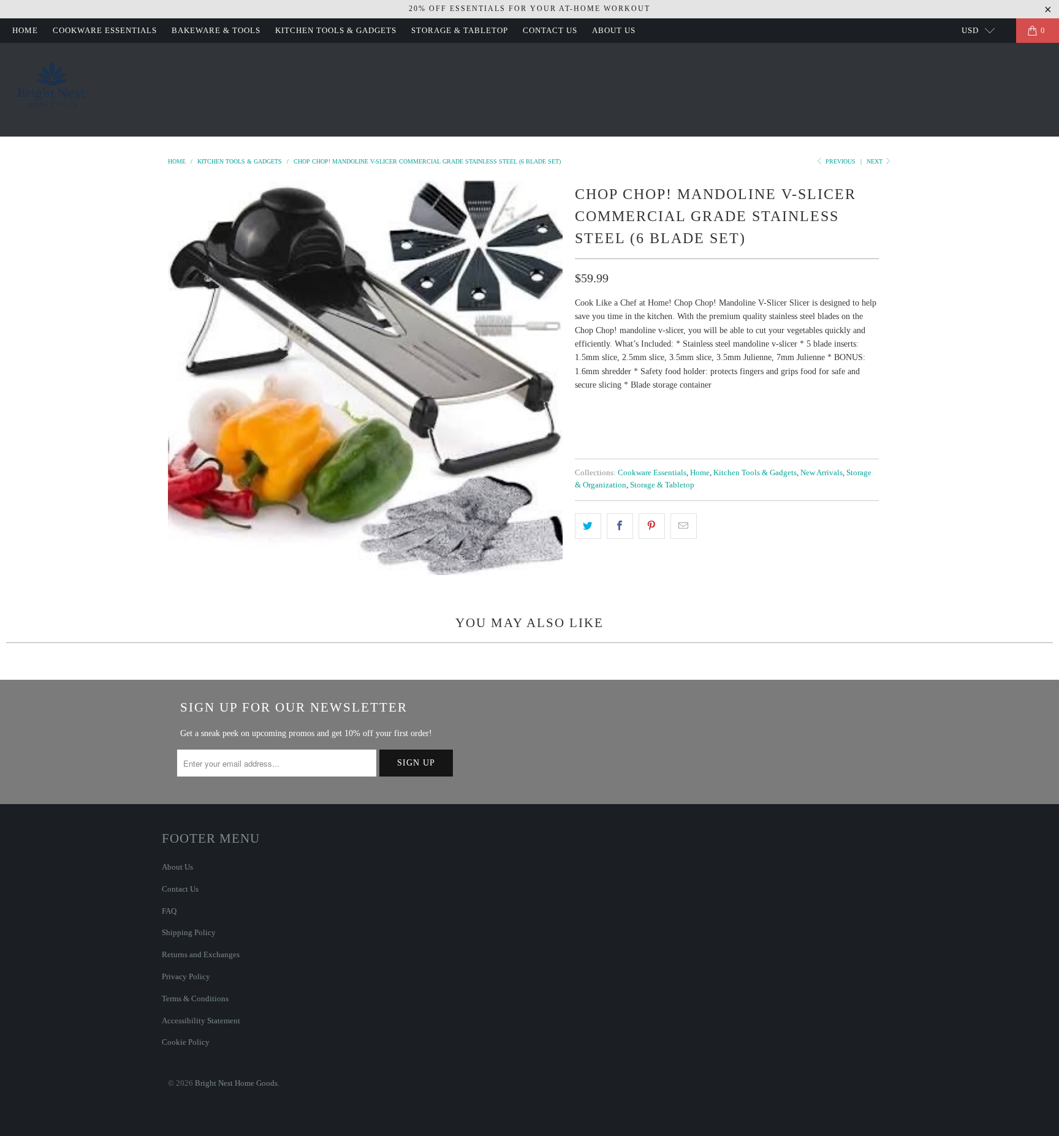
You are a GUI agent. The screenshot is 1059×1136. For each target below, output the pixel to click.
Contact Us (550, 30)
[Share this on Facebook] (620, 526)
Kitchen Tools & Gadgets (336, 30)
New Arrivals (821, 472)
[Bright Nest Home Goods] (52, 89)
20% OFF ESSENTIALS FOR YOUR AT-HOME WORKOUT (529, 8)
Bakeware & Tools (216, 30)
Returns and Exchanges (201, 954)
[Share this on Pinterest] (652, 526)
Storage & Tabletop (459, 30)
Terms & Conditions (195, 998)
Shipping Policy (189, 932)
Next (875, 161)
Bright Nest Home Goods (236, 1083)
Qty (583, 408)
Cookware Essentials (105, 30)
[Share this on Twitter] (588, 526)
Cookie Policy (186, 1042)
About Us (614, 30)
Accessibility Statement (201, 1020)
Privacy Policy (186, 976)
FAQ (169, 911)
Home (25, 30)
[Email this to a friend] (683, 526)
